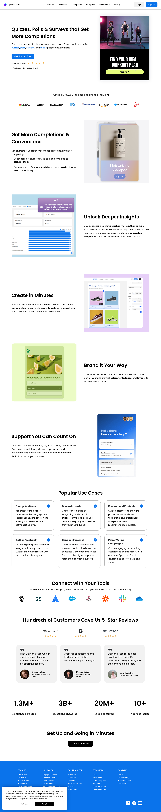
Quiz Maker (22, 775)
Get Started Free (22, 56)
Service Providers (75, 783)
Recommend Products (51, 786)
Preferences (25, 804)
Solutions (63, 4)
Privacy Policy (123, 778)
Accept (44, 804)
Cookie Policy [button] (52, 796)
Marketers (72, 775)
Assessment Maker (25, 786)
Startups (71, 786)
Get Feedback (48, 781)
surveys (30, 47)
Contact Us (122, 783)
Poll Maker (22, 778)
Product (50, 4)
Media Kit (96, 783)
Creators (71, 781)
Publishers (72, 778)
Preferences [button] (43, 799)
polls (22, 47)
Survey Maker (23, 781)
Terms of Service (124, 781)
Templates (77, 4)
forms (43, 47)
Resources (103, 4)
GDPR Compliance (100, 781)
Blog (95, 775)
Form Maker (22, 783)
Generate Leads (49, 778)
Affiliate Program (99, 786)
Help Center (97, 778)
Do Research (48, 783)
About (120, 775)
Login (139, 5)
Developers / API (99, 789)
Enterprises (72, 789)
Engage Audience (50, 775)
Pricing (117, 4)
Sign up (151, 5)
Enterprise (90, 4)
